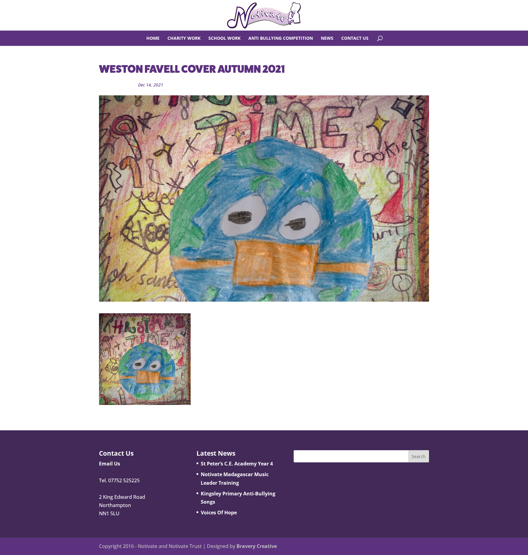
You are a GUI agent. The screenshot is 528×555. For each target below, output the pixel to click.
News (327, 38)
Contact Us (355, 38)
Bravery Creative (257, 546)
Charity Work (183, 38)
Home (153, 38)
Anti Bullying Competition (280, 38)
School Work (224, 38)
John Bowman (119, 85)
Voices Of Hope (219, 512)
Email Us (109, 463)
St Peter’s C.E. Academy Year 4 (237, 463)
